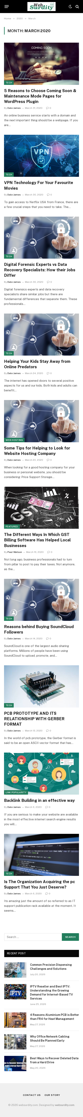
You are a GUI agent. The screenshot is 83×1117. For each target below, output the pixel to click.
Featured (12, 526)
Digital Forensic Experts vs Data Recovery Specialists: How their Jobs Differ (39, 270)
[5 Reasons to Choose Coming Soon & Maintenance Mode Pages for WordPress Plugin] (41, 64)
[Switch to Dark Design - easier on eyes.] (70, 6)
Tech (9, 82)
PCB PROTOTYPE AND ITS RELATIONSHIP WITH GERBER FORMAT (34, 719)
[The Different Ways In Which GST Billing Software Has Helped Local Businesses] (41, 508)
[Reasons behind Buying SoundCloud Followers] (41, 600)
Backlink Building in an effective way (39, 800)
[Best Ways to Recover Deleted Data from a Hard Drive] (15, 1063)
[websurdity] (41, 6)
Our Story (52, 1095)
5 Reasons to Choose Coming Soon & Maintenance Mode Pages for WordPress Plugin (40, 96)
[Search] (77, 6)
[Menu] (7, 6)
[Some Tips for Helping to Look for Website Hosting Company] (41, 421)
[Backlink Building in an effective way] (41, 774)
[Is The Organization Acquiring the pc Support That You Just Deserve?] (41, 855)
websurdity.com (64, 1105)
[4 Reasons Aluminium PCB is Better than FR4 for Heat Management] (15, 1020)
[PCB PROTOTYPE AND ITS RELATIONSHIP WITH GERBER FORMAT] (41, 686)
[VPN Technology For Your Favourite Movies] (41, 156)
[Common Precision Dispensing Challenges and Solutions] (15, 970)
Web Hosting (14, 440)
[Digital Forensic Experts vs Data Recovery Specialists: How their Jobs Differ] (41, 238)
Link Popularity (16, 792)
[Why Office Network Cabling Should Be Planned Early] (15, 1041)
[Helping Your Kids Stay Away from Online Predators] (41, 335)
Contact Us (31, 1095)
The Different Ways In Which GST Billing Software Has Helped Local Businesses (37, 540)
